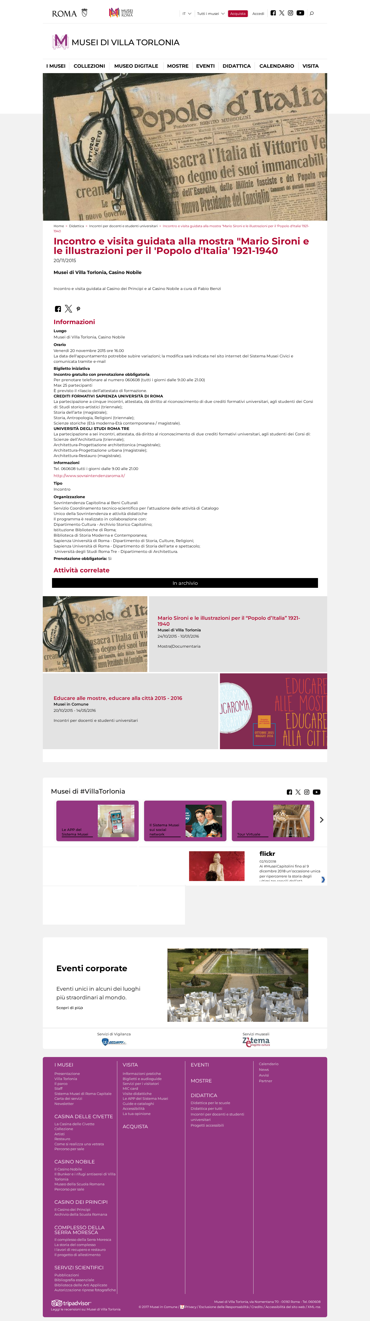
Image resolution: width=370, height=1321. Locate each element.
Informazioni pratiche (142, 1073)
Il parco (60, 1083)
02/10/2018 (289, 871)
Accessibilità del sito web (285, 1307)
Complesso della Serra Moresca (79, 1230)
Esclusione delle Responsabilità (224, 1307)
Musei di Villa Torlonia (125, 42)
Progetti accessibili (207, 1125)
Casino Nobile (74, 1161)
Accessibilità (134, 1108)
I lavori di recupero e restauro (80, 1249)
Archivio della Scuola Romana (80, 1214)
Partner (265, 1081)
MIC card (130, 1088)
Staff (58, 1088)
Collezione (63, 1129)
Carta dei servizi (68, 1098)
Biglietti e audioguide (142, 1079)
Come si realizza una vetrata (79, 1144)
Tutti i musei (208, 13)
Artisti (59, 1134)
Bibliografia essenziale (74, 1280)
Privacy (190, 1307)
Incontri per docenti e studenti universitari (123, 226)
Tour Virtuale (248, 834)
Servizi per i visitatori (141, 1083)
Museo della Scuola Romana (79, 1184)
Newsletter (64, 1103)
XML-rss (314, 1307)
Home (59, 226)
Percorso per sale (69, 1149)
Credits (257, 1307)
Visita (311, 66)
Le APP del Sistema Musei (75, 831)
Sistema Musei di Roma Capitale (83, 1093)
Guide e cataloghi (138, 1103)
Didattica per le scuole (210, 1103)
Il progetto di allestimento (77, 1254)
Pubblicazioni (66, 1275)
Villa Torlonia (65, 1079)
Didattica (237, 66)
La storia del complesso (75, 1244)
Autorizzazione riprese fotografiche (85, 1290)
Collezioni (89, 66)
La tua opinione (137, 1113)
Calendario (276, 66)
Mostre (178, 66)
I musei (56, 66)
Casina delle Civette (83, 1116)
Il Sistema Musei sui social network (164, 829)
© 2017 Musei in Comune (158, 1307)
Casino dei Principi (81, 1202)
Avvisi (264, 1075)
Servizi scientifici (78, 1267)
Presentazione (67, 1073)
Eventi (205, 66)
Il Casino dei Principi (72, 1209)
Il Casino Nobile (68, 1169)
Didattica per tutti (206, 1108)
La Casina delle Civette (74, 1124)
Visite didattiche (137, 1093)
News (264, 1069)
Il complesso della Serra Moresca (82, 1239)
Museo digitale (136, 66)
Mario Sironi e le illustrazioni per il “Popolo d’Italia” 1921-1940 (229, 621)
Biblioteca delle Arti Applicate (80, 1285)
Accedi (258, 13)
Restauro (62, 1139)
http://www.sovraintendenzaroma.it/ (89, 475)
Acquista (238, 13)
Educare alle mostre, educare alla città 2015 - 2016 (118, 698)
